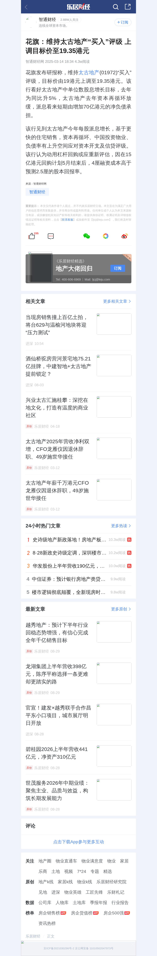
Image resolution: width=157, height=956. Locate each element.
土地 (55, 871)
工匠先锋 (94, 892)
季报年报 (98, 902)
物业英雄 (72, 892)
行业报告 (120, 902)
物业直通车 (66, 861)
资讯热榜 (47, 923)
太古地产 (89, 72)
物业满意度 (92, 861)
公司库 (44, 902)
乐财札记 (115, 892)
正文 (50, 936)
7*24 (81, 871)
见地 (42, 892)
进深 (55, 892)
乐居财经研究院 (111, 881)
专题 (94, 871)
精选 (107, 871)
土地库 (79, 902)
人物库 (62, 902)
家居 (124, 861)
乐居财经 (33, 936)
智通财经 (37, 192)
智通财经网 (35, 62)
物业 (111, 861)
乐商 (42, 871)
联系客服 (67, 219)
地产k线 (46, 881)
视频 (68, 871)
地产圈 (44, 861)
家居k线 (65, 881)
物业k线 (84, 881)
